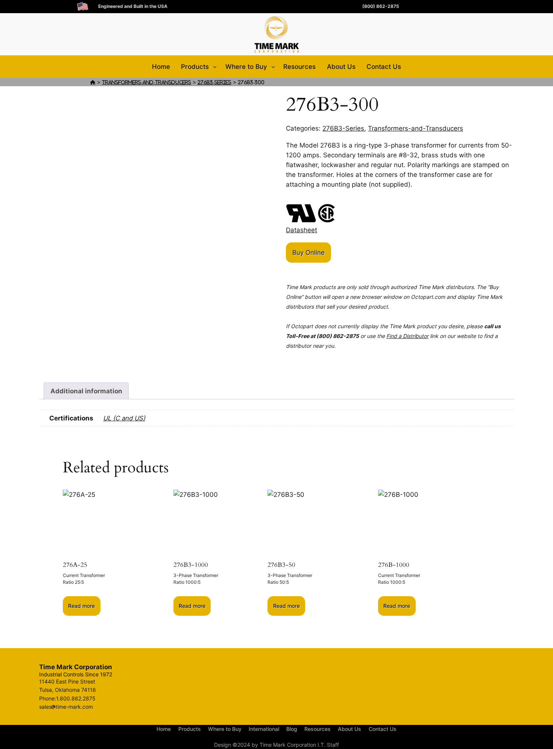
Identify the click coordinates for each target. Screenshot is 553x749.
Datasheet (301, 230)
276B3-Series (214, 82)
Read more (81, 606)
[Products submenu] (215, 67)
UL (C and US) (124, 418)
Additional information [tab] (86, 391)
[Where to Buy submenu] (273, 67)
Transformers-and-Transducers (146, 82)
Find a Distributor (407, 336)
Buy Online (308, 252)
